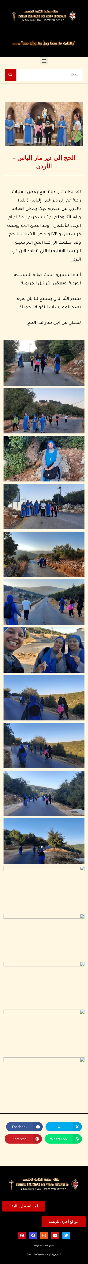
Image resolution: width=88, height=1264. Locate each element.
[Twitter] (66, 1235)
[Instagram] (44, 1235)
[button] (44, 60)
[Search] (10, 75)
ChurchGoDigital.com (37, 1255)
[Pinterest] (22, 1235)
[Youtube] (55, 1235)
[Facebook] (33, 1235)
